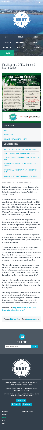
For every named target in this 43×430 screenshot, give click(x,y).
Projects (7, 42)
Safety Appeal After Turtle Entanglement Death (20, 149)
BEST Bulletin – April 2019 (18, 319)
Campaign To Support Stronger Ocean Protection (20, 176)
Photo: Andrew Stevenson (5, 1)
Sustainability (21, 42)
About (7, 37)
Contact (36, 48)
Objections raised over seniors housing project (20, 153)
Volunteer (7, 48)
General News (8, 135)
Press (5, 131)
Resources (21, 37)
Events (36, 42)
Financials (21, 48)
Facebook (17, 404)
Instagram (27, 404)
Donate (7, 53)
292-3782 (22, 400)
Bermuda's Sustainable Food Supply (15, 139)
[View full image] (21, 98)
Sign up (34, 346)
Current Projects (27, 411)
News (36, 37)
